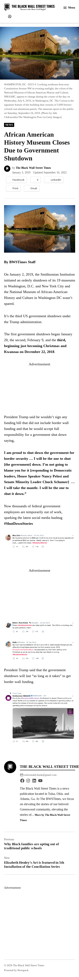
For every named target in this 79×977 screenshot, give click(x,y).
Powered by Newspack (16, 970)
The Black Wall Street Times (33, 167)
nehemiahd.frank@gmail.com (40, 775)
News (9, 124)
